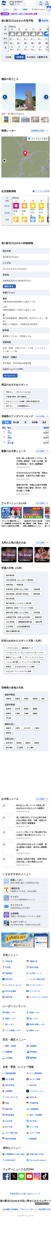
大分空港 (9, 627)
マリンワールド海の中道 (31, 662)
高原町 (8, 733)
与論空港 (36, 589)
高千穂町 (9, 748)
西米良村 (9, 743)
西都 (9, 438)
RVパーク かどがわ (24, 392)
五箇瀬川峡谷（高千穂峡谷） (17, 397)
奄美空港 (9, 585)
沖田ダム (9, 392)
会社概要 (6, 1209)
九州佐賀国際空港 (23, 627)
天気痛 (7, 213)
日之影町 (20, 748)
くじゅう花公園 (12, 662)
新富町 (8, 713)
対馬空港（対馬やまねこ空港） (18, 589)
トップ (5, 9)
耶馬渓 (8, 667)
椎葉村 (27, 743)
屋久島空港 (10, 599)
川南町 (26, 713)
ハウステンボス (12, 648)
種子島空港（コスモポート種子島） (19, 603)
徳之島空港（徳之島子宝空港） (18, 594)
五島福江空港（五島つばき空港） (18, 617)
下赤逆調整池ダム (23, 406)
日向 (9, 433)
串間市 (26, 699)
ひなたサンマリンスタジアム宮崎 (18, 671)
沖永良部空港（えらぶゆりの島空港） (20, 580)
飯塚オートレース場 (13, 657)
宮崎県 (25, 9)
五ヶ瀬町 (30, 748)
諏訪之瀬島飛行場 (12, 631)
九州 (15, 9)
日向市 (17, 709)
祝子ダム (9, 406)
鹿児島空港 (10, 575)
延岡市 (8, 709)
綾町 (43, 699)
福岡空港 (38, 622)
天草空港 (36, 613)
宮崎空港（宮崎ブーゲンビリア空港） (20, 608)
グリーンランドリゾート (34, 657)
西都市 (26, 709)
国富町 (35, 699)
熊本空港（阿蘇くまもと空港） (18, 613)
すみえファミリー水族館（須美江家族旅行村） (23, 401)
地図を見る (8, 286)
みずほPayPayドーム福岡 (25, 667)
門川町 (8, 718)
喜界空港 (36, 594)
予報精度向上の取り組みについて (25, 1193)
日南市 (17, 699)
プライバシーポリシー (28, 1209)
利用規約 (14, 1209)
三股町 (36, 728)
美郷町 (36, 743)
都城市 (8, 728)
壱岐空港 (20, 585)
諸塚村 (19, 743)
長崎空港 (38, 617)
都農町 (35, 713)
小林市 (17, 728)
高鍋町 (35, 709)
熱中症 (7, 206)
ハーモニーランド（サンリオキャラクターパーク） (25, 653)
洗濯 (7, 219)
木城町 (17, 713)
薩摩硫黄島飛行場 (25, 622)
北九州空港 (10, 622)
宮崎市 (8, 699)
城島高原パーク (27, 648)
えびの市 (27, 728)
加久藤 (10, 443)
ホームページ (9, 376)
